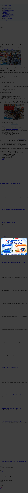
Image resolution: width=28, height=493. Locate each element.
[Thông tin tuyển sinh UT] (7, 246)
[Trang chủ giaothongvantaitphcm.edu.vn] (20, 246)
